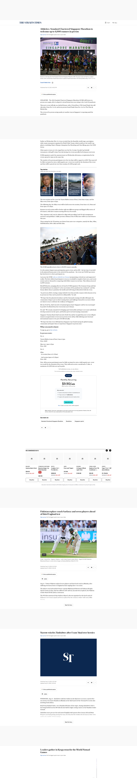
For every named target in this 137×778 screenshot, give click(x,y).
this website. (54, 330)
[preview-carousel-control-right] (94, 185)
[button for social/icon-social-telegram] (88, 87)
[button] (107, 23)
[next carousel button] (93, 540)
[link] (30, 23)
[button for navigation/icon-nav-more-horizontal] (95, 87)
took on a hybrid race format (60, 277)
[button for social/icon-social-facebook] (91, 87)
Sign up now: (43, 34)
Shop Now (31, 479)
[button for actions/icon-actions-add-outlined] (52, 83)
